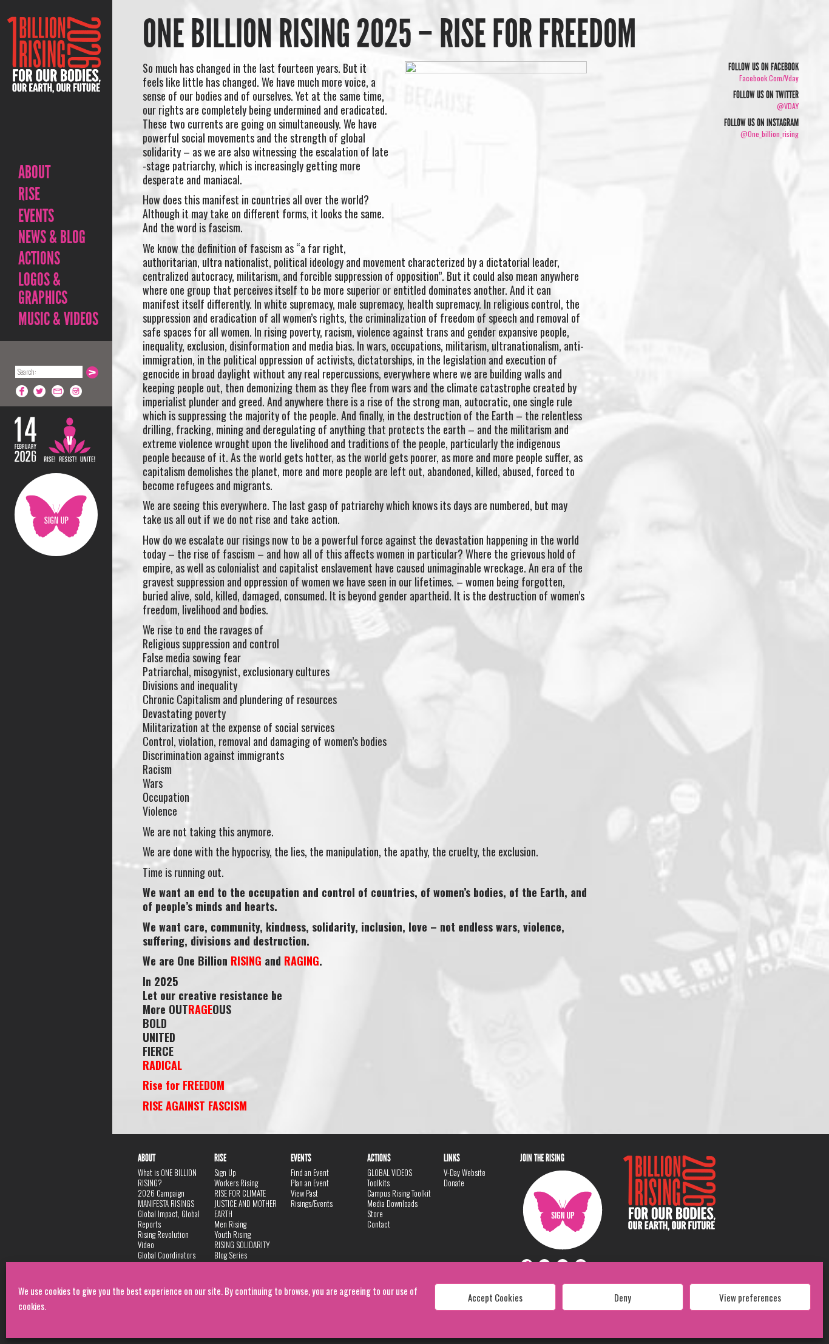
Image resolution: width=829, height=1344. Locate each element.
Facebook (22, 391)
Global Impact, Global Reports (169, 1219)
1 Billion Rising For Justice (54, 84)
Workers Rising (236, 1183)
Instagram (76, 391)
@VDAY (788, 106)
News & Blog (52, 237)
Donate (454, 1183)
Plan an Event (310, 1183)
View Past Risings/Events (312, 1198)
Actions (39, 258)
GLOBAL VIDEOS (389, 1172)
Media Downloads (392, 1203)
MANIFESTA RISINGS (166, 1203)
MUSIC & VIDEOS (58, 319)
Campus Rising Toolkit (399, 1193)
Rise (29, 194)
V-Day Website (465, 1172)
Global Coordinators (166, 1255)
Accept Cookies (495, 1297)
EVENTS (36, 216)
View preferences (750, 1297)
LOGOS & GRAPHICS (42, 289)
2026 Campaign (161, 1193)
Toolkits (378, 1183)
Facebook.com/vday (769, 78)
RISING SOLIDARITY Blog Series (242, 1249)
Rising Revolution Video (163, 1239)
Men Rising (230, 1224)
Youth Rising (232, 1234)
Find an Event (310, 1172)
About (34, 172)
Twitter (40, 391)
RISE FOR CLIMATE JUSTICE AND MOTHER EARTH (245, 1203)
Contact (378, 1224)
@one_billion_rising (769, 134)
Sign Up (56, 514)
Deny (622, 1297)
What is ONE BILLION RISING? (167, 1177)
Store (375, 1214)
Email (58, 391)
